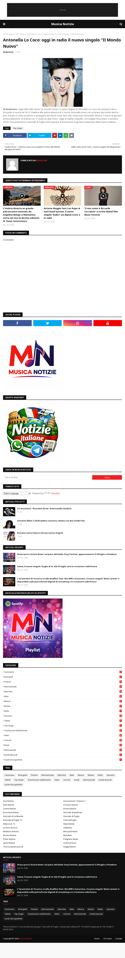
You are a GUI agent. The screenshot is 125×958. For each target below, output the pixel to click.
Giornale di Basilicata (72, 812)
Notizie (63, 706)
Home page (8, 34)
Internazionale (63, 686)
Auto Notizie (8, 804)
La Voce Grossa (10, 827)
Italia (63, 696)
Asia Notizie (8, 801)
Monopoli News (70, 831)
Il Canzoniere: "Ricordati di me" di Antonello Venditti (44, 508)
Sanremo (63, 716)
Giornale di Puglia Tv (12, 820)
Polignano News (70, 839)
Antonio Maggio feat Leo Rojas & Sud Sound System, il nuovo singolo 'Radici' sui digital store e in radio (62, 213)
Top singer (20, 34)
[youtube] (107, 323)
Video (63, 735)
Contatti (118, 938)
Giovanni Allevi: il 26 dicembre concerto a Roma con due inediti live (51, 520)
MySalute (67, 835)
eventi (63, 745)
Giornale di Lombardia (13, 816)
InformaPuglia (69, 820)
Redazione (8, 52)
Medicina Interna (11, 831)
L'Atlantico (67, 827)
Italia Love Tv (9, 823)
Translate (55, 493)
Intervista (63, 691)
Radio (63, 711)
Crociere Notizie (70, 804)
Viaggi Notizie (69, 846)
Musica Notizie (62, 24)
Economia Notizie (11, 812)
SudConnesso (69, 842)
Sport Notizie (9, 842)
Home (97, 938)
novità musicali (63, 755)
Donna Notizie (69, 808)
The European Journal (13, 846)
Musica (63, 701)
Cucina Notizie (9, 808)
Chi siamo (107, 938)
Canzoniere (63, 672)
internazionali (63, 750)
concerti (63, 740)
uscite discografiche (63, 759)
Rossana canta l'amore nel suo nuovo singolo (40, 532)
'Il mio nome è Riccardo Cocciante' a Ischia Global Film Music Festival (101, 211)
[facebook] (17, 323)
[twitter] (47, 323)
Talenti (63, 720)
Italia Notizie (69, 823)
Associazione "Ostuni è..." (75, 801)
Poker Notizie (9, 839)
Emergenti (63, 677)
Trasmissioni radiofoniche (63, 730)
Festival (63, 681)
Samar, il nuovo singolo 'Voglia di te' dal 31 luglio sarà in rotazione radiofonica (57, 566)
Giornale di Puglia (71, 816)
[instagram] (77, 323)
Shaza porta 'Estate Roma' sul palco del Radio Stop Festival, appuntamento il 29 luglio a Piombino (67, 554)
